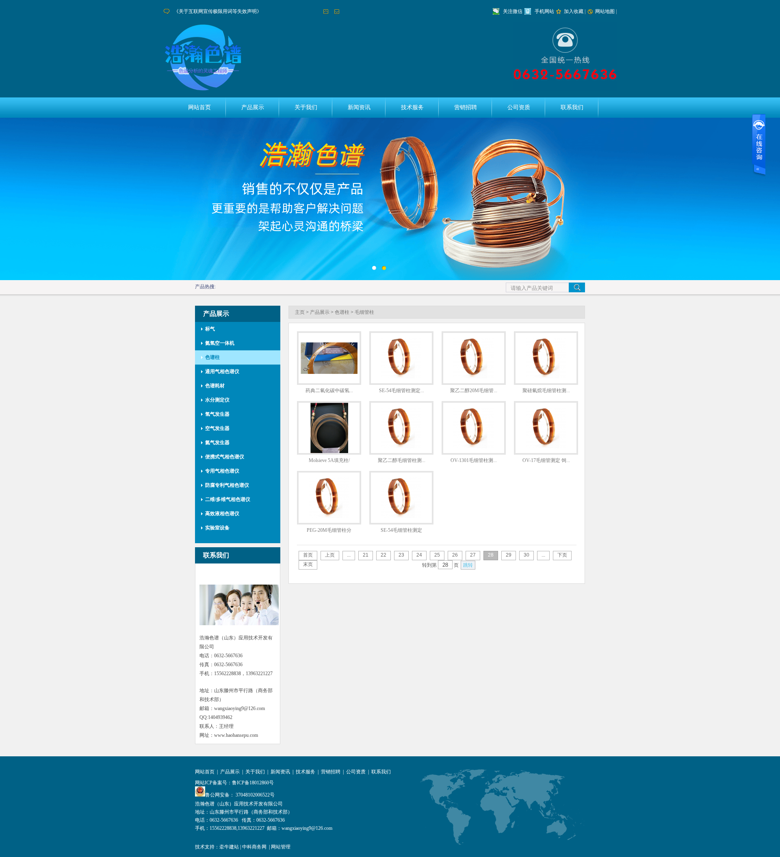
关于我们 (306, 107)
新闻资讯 (359, 107)
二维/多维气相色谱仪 (227, 499)
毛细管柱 (364, 312)
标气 (210, 329)
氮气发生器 (217, 442)
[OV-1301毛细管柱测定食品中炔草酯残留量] (473, 446)
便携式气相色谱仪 (224, 457)
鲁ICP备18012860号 (253, 783)
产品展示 (252, 107)
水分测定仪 (217, 400)
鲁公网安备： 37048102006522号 (240, 795)
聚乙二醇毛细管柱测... (401, 460)
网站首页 (199, 107)
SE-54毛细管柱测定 (401, 530)
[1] (386, 270)
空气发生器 (217, 428)
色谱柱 (212, 357)
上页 (330, 555)
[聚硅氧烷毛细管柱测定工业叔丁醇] (546, 377)
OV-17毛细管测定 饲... (546, 460)
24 (419, 555)
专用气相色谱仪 (222, 471)
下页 (562, 555)
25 (437, 555)
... (349, 555)
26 (455, 555)
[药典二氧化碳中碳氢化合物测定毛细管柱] (329, 372)
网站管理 (280, 847)
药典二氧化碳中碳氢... (329, 390)
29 (508, 555)
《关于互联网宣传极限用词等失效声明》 (218, 11)
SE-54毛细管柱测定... (401, 390)
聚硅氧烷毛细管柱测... (546, 390)
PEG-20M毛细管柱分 (329, 530)
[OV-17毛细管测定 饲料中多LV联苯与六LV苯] (546, 446)
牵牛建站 (229, 847)
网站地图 (605, 11)
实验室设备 (217, 528)
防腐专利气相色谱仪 (227, 485)
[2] (376, 270)
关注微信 (512, 11)
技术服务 (412, 107)
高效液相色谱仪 (222, 513)
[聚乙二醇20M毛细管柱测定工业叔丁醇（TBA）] (473, 377)
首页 (308, 555)
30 (526, 555)
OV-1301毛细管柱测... (474, 460)
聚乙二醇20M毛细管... (473, 390)
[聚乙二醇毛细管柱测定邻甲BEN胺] (401, 446)
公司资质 (518, 107)
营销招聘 (465, 107)
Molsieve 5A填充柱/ (329, 460)
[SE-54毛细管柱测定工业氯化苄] (401, 516)
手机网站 (544, 11)
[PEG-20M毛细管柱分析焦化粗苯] (329, 516)
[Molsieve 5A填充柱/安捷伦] (329, 451)
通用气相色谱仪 (222, 371)
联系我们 (572, 107)
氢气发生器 (217, 414)
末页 (308, 564)
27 (473, 555)
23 (401, 555)
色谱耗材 (215, 386)
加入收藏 (573, 11)
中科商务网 (254, 847)
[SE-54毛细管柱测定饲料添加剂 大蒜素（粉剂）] (401, 377)
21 (365, 555)
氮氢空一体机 (219, 343)
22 (383, 555)
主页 (300, 312)
